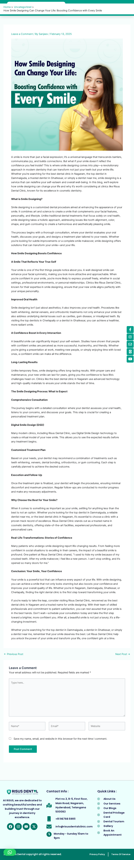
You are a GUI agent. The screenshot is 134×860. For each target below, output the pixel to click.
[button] (9, 852)
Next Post (122, 654)
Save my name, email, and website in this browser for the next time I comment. (60, 738)
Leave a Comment (22, 34)
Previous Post (13, 654)
